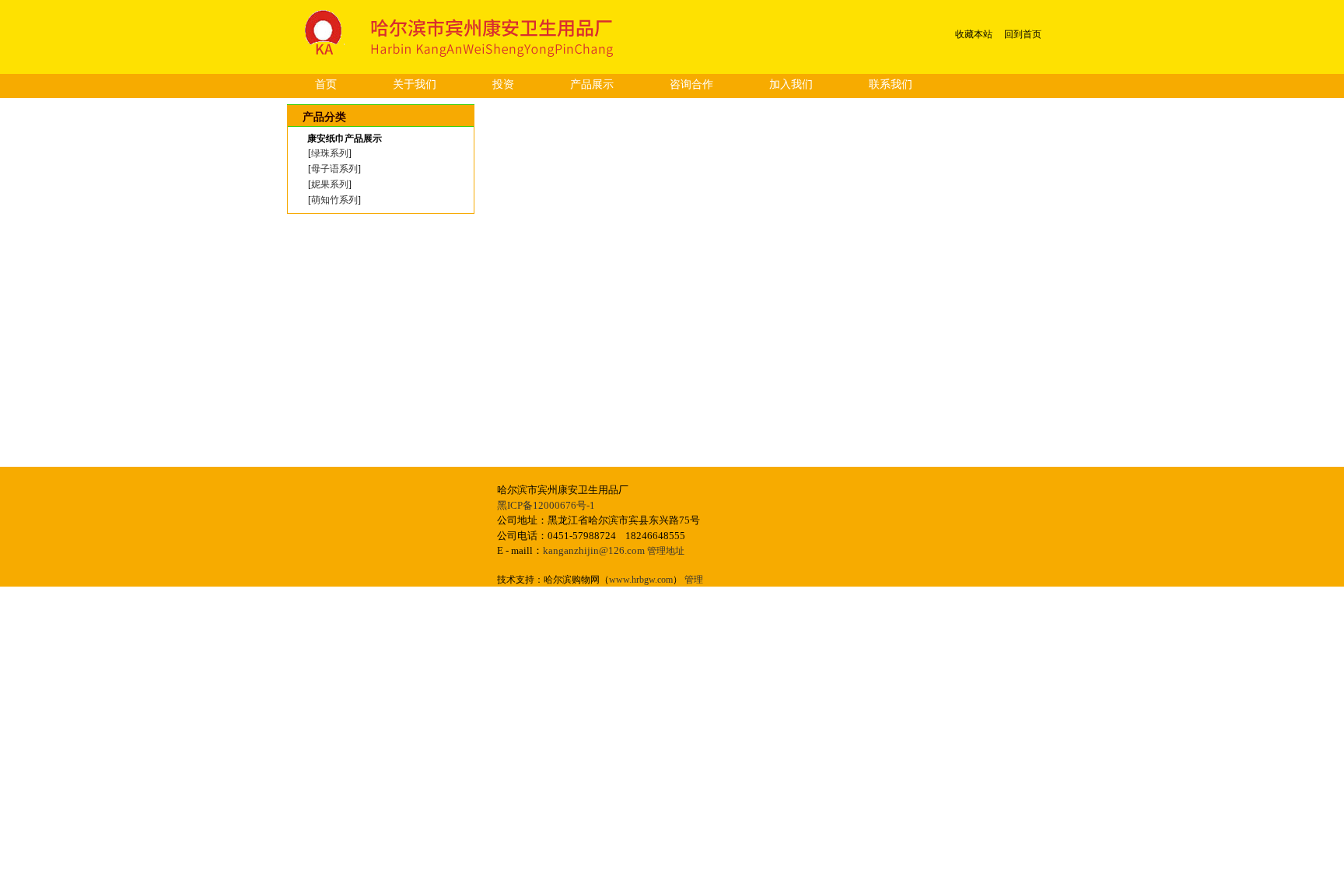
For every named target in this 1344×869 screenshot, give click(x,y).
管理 (693, 579)
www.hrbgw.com (641, 579)
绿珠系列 (329, 153)
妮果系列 (329, 184)
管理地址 (665, 550)
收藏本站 (973, 34)
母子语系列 (334, 168)
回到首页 (1022, 34)
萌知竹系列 (334, 199)
